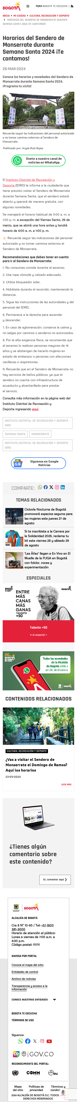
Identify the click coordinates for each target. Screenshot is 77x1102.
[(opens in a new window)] (57, 488)
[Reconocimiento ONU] (15, 1072)
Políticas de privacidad (36, 1088)
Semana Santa (15, 434)
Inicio (6, 16)
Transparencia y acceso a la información (29, 987)
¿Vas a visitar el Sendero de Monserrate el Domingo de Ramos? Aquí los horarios (36, 764)
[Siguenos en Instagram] (42, 1041)
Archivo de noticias (24, 978)
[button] (40, 488)
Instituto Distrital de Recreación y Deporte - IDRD (37, 423)
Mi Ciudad (19, 16)
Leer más (66, 784)
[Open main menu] (27, 6)
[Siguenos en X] (35, 1041)
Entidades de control (25, 972)
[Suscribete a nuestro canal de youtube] (49, 1041)
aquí (35, 409)
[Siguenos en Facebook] (20, 1041)
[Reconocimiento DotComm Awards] (33, 1072)
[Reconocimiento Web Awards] (52, 1072)
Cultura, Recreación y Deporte (49, 16)
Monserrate (40, 434)
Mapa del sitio (18, 1088)
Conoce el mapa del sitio (28, 965)
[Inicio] (11, 6)
